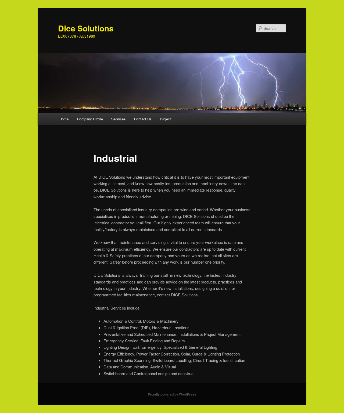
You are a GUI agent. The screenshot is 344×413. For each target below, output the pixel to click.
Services (118, 118)
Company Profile (90, 118)
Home (64, 118)
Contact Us (143, 118)
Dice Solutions (86, 28)
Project (165, 118)
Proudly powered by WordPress (172, 394)
